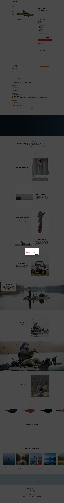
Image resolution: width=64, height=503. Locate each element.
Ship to (26, 251)
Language (33, 251)
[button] (28, 252)
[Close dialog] (38, 248)
